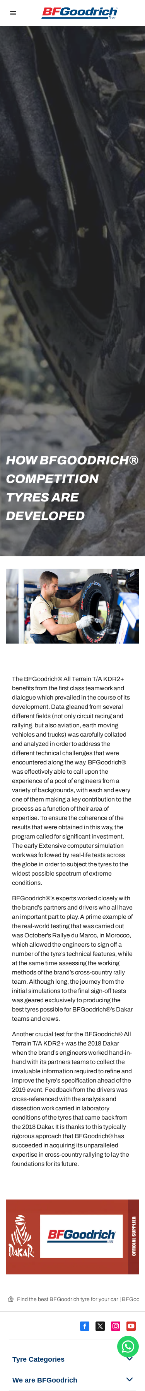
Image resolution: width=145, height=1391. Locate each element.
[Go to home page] (79, 13)
